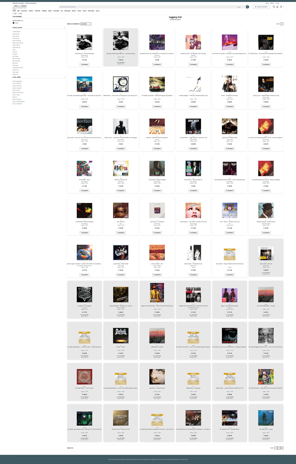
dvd (62, 11)
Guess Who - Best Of (266, 264)
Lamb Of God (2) (16, 47)
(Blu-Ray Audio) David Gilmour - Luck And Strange (121, 53)
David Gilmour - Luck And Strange (84, 53)
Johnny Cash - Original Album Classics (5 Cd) (266, 95)
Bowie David (15, 65)
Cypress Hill (15, 74)
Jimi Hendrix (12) (16, 31)
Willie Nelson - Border (157, 347)
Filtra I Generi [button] (17, 77)
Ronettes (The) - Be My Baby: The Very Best (193, 53)
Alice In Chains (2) (17, 40)
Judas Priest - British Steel (120, 264)
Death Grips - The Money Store (193, 264)
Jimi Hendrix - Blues (84, 179)
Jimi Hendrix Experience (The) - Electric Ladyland (266, 179)
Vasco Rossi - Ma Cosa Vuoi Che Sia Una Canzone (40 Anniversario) (86, 137)
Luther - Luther (121, 347)
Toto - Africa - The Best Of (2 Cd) (229, 221)
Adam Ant (15, 52)
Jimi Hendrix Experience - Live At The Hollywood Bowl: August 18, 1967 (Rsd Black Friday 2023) (129, 388)
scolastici (24, 11)
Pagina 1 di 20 (70, 448)
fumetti (31, 11)
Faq (268, 3)
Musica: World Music (17, 103)
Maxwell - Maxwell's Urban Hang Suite (157, 137)
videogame (67, 11)
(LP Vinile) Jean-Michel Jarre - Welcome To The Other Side (84, 429)
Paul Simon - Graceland (157, 221)
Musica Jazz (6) (16, 90)
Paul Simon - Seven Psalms (157, 388)
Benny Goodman (16, 61)
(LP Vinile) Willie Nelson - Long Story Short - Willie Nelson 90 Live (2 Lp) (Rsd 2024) (90, 347)
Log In (277, 3)
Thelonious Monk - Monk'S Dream (266, 221)
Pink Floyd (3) (16, 38)
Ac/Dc (14, 49)
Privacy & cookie (184, 459)
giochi (84, 11)
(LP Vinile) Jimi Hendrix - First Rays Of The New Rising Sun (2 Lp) (230, 53)
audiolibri (56, 11)
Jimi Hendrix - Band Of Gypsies (84, 221)
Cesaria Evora (16, 70)
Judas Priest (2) (16, 45)
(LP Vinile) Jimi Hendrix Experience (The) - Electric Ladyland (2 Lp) (267, 137)
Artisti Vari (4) (16, 36)
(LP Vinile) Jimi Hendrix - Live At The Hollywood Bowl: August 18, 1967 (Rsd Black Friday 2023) (202, 347)
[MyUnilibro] (277, 6)
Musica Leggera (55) (17, 81)
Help (272, 3)
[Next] (282, 24)
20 (282, 448)
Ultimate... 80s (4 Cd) (121, 179)
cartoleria (91, 11)
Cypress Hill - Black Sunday (229, 137)
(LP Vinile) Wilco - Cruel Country (84, 388)
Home (14, 11)
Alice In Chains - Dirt (157, 264)
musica (74, 11)
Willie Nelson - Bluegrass (193, 388)
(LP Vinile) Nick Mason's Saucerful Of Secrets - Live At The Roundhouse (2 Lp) (162, 429)
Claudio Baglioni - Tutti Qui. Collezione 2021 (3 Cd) (193, 95)
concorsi (37, 11)
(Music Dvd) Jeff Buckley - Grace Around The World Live (157, 306)
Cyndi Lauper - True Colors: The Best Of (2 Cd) (193, 221)
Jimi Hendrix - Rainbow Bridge (157, 179)
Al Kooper (15, 54)
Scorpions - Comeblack (84, 306)
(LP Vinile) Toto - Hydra (266, 429)
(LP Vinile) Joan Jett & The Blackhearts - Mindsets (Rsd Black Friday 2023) (233, 347)
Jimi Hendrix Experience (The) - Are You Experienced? (229, 179)
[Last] (279, 448)
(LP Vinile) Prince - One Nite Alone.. (229, 429)
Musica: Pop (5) (16, 94)
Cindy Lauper (15, 72)
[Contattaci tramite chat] (274, 6)
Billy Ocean (15, 63)
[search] (247, 6)
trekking (44, 11)
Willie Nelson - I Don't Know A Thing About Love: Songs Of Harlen (121, 95)
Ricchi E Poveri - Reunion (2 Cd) (121, 429)
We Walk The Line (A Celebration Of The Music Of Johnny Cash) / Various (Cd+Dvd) (164, 53)
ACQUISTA (85, 64)
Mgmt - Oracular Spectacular (229, 306)
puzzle (79, 11)
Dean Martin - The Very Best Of (193, 179)
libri (18, 11)
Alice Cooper (15, 56)
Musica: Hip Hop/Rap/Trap (18, 101)
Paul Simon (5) (16, 34)
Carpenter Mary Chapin (18, 67)
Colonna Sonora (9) (17, 85)
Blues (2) (15, 97)
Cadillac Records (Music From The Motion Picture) (193, 306)
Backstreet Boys (16, 58)
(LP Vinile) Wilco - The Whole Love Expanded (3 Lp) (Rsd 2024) (266, 53)
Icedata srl (178, 459)
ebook (50, 11)
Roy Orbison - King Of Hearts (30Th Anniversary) (230, 264)
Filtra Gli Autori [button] (17, 27)
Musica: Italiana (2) (17, 99)
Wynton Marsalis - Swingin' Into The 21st (120, 306)
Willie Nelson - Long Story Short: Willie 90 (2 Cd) (229, 388)
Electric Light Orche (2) (18, 43)
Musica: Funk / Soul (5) (18, 92)
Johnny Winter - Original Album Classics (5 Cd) (193, 137)
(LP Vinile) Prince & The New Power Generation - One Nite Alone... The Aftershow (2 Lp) (201, 429)
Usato (97, 11)
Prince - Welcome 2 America (229, 95)
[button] (282, 6)
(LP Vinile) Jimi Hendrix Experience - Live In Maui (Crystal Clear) (85, 95)
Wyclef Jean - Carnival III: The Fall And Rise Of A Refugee (121, 137)
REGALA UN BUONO (262, 7)
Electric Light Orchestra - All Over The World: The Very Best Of (84, 264)
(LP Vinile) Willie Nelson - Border (266, 306)
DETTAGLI (121, 64)
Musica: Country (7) (17, 88)
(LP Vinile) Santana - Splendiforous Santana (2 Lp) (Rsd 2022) (266, 388)
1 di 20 (278, 24)
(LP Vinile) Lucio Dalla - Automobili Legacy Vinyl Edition (157, 95)
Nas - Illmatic (121, 221)
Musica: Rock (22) (17, 83)
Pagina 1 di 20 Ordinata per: (73, 24)
